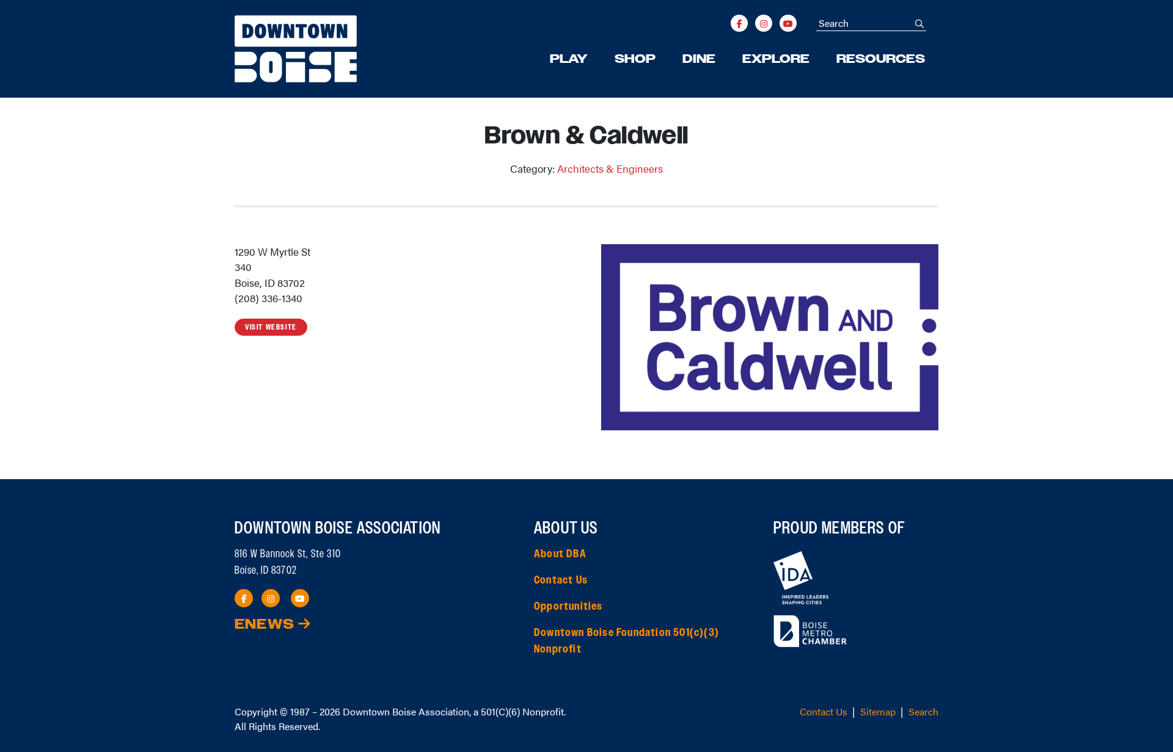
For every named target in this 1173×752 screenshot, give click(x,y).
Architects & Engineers (610, 168)
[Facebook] (739, 23)
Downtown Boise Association (406, 711)
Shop (635, 59)
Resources (880, 59)
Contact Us (561, 580)
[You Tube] (788, 23)
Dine (698, 59)
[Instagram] (763, 23)
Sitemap (878, 711)
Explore (775, 59)
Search (923, 711)
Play (569, 59)
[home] (296, 48)
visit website (271, 327)
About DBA (560, 554)
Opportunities (568, 606)
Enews (266, 625)
